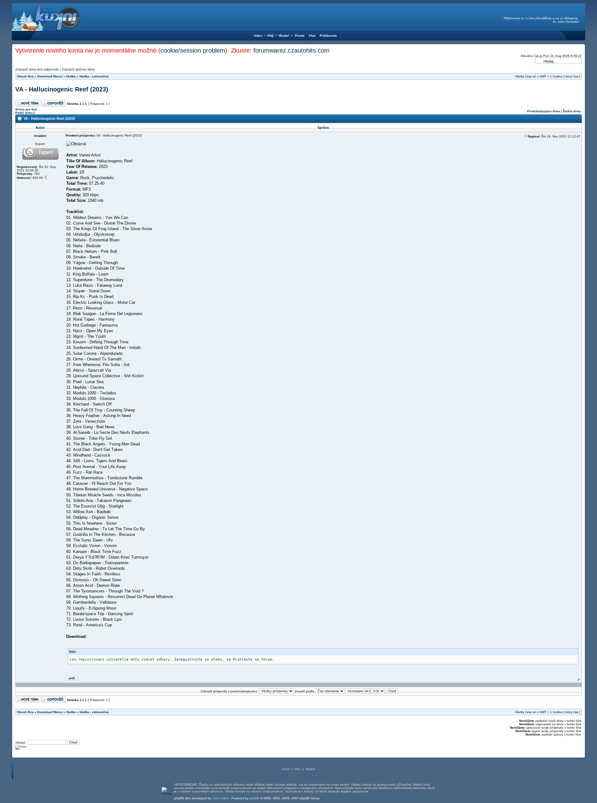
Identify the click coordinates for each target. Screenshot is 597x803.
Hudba (71, 76)
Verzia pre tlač (26, 109)
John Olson (221, 798)
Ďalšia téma (572, 111)
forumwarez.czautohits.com (291, 50)
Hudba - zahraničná (94, 76)
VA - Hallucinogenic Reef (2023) (61, 89)
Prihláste (242, 659)
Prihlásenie (328, 35)
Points (300, 35)
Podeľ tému (24, 112)
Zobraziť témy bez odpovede (37, 69)
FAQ (270, 35)
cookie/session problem (192, 50)
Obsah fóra (25, 76)
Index (258, 35)
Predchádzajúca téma (543, 111)
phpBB (254, 798)
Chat (312, 35)
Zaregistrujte (188, 659)
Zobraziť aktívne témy (78, 69)
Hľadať (284, 35)
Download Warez (49, 76)
